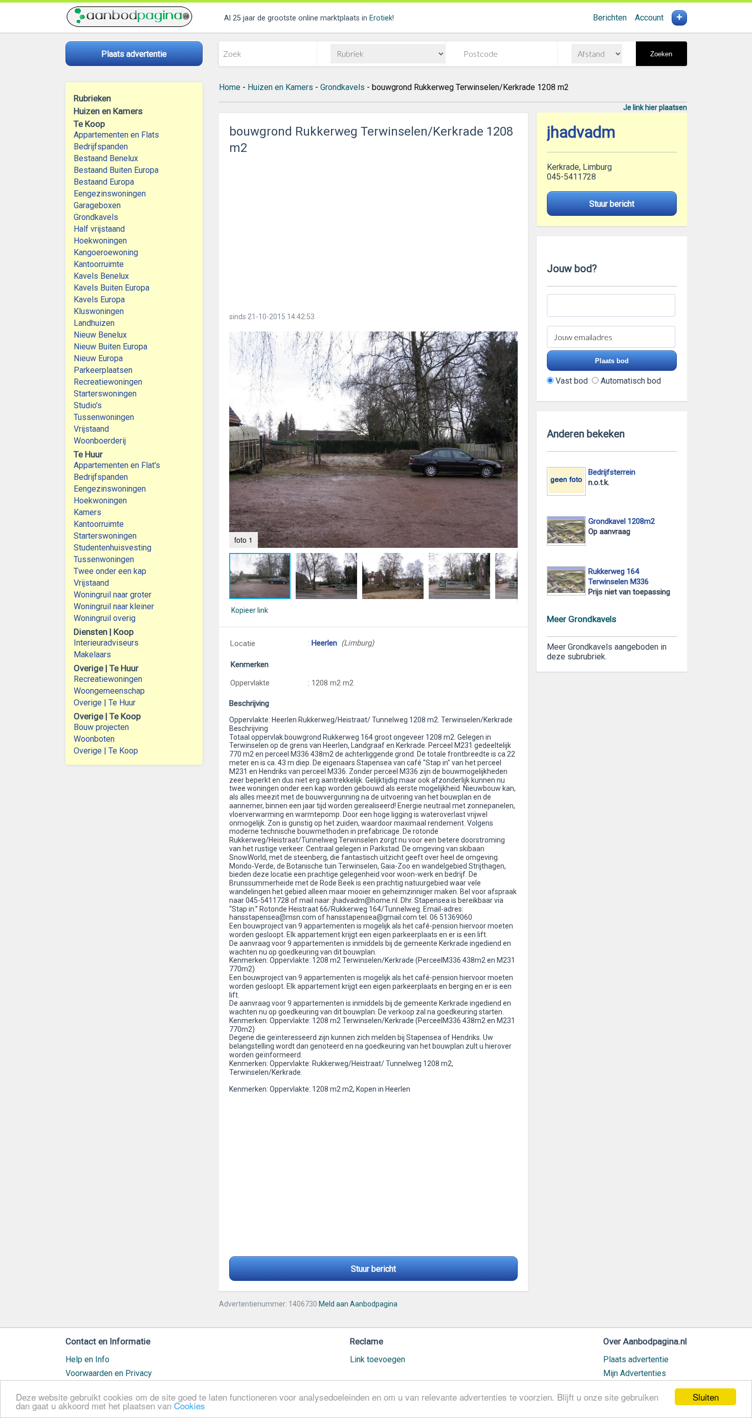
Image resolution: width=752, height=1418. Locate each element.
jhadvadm (581, 132)
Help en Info (87, 1359)
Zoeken (661, 54)
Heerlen (324, 643)
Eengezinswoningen (110, 193)
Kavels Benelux (101, 276)
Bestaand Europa (104, 182)
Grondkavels (96, 217)
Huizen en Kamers (280, 87)
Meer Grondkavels (581, 619)
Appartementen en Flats (116, 135)
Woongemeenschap (109, 691)
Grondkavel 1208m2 (621, 521)
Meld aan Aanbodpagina (358, 1304)
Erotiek (380, 18)
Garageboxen (97, 205)
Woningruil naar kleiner (114, 606)
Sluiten (706, 1396)
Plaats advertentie (636, 1359)
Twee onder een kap (110, 571)
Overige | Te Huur (105, 702)
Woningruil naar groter (112, 595)
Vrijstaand (91, 429)
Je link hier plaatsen (655, 107)
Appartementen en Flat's (117, 465)
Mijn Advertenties (634, 1373)
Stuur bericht (373, 1269)
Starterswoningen (105, 393)
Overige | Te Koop (106, 751)
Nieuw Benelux (100, 335)
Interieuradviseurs (106, 643)
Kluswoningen (99, 311)
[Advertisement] (373, 230)
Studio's (88, 405)
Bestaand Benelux (106, 158)
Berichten (610, 18)
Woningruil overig (105, 618)
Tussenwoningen (104, 417)
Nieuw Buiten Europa (110, 346)
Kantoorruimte (99, 264)
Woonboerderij (100, 441)
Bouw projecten (101, 727)
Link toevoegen (377, 1359)
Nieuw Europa (98, 358)
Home (229, 87)
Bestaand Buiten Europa (116, 170)
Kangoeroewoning (106, 252)
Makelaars (92, 654)
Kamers (87, 512)
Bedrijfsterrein (611, 472)
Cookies (189, 1405)
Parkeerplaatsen (103, 370)
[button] (373, 439)
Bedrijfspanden (101, 146)
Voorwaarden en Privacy (108, 1373)
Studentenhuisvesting (112, 547)
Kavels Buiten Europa (111, 288)
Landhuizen (94, 323)
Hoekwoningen (100, 241)
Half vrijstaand (99, 229)
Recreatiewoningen (108, 382)
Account (649, 18)
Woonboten (94, 739)
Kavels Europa (99, 299)
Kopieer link (249, 610)
